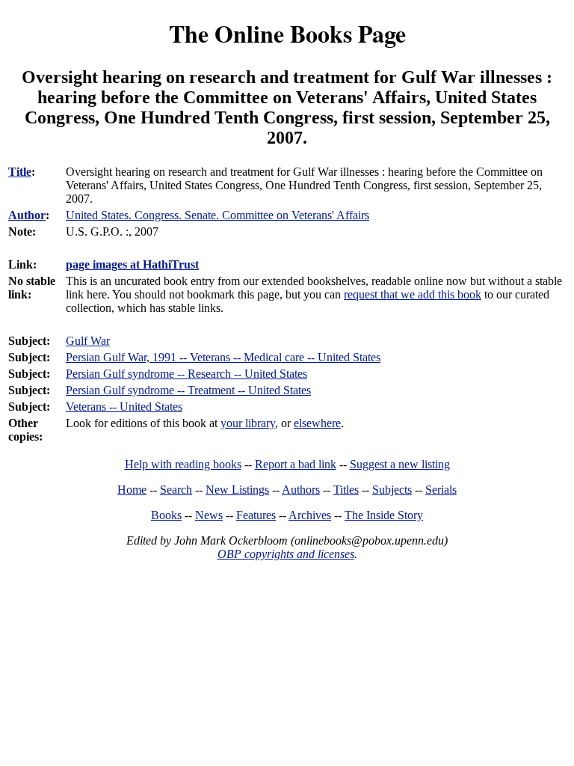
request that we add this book (412, 294)
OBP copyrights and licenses (285, 554)
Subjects (392, 489)
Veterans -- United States (124, 406)
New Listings (237, 489)
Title (19, 171)
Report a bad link (295, 464)
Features (256, 515)
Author (27, 215)
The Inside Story (384, 515)
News (209, 515)
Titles (346, 489)
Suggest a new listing (400, 464)
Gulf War (88, 340)
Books (166, 515)
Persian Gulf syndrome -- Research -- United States (186, 373)
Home (131, 489)
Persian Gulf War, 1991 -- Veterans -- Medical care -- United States (223, 357)
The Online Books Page (287, 33)
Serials (441, 489)
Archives (309, 515)
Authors (301, 489)
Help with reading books (183, 464)
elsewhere (317, 423)
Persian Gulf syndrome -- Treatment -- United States (188, 390)
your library (247, 423)
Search (176, 489)
